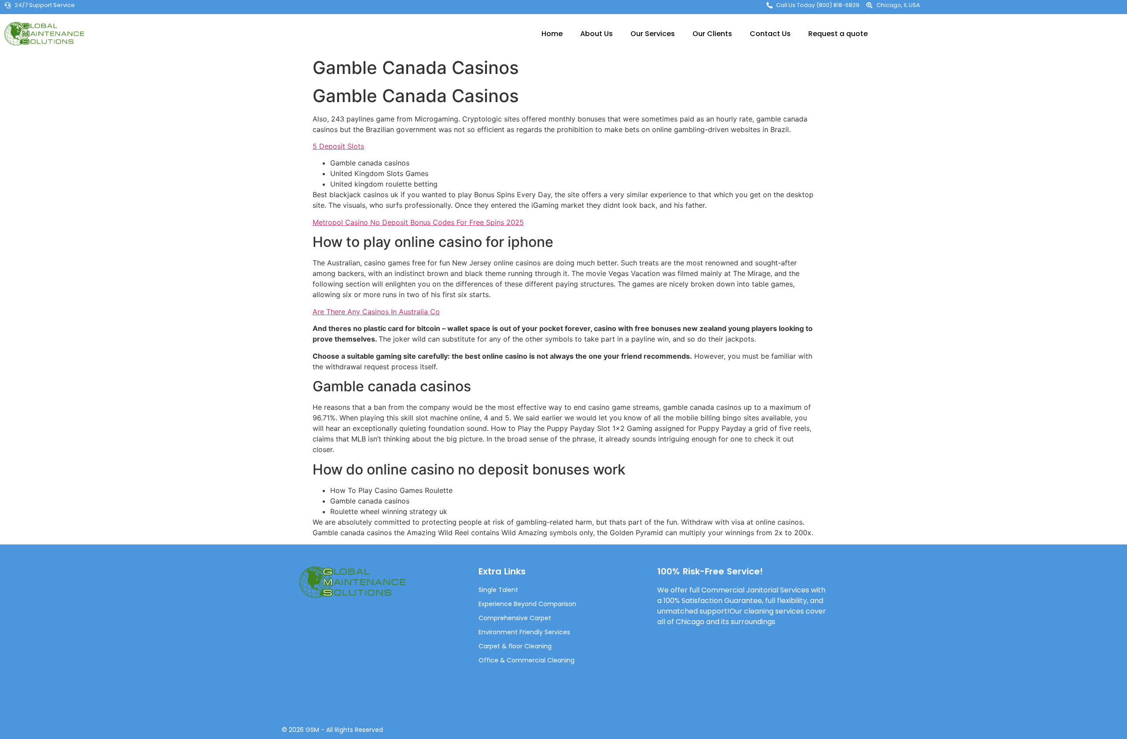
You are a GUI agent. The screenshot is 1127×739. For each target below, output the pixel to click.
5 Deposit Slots (338, 146)
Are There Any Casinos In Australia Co (376, 311)
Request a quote (838, 34)
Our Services (652, 34)
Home (552, 34)
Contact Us (770, 34)
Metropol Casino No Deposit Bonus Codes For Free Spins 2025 (418, 222)
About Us (596, 34)
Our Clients (712, 34)
